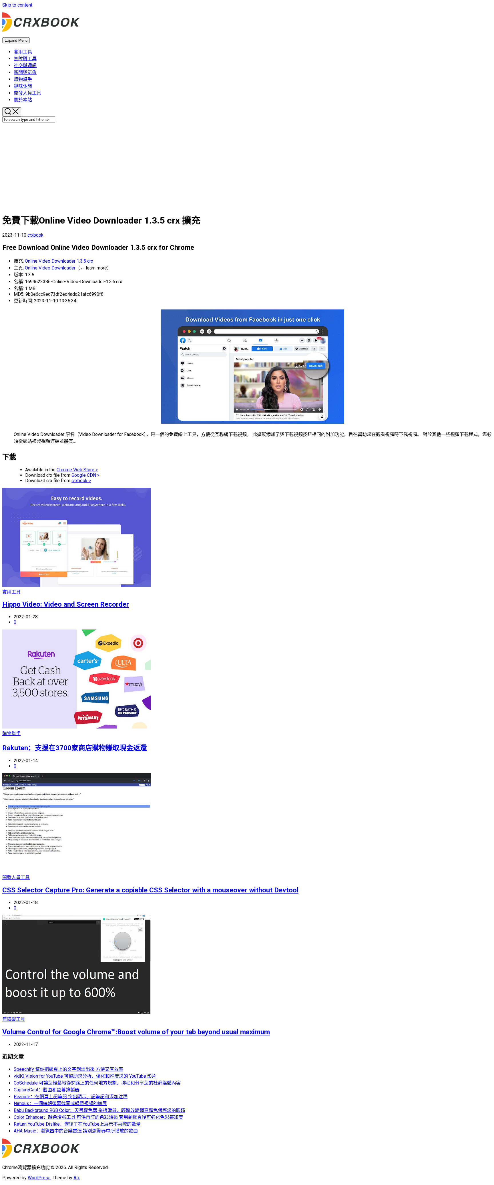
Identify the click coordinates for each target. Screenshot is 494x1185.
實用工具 (23, 52)
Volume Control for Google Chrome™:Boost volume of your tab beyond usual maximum (136, 1032)
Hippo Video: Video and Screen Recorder (65, 604)
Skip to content (17, 5)
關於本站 (23, 99)
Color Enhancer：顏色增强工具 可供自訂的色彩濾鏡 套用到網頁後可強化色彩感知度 (98, 1117)
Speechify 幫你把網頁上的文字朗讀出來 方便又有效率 (68, 1069)
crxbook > (81, 480)
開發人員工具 (27, 93)
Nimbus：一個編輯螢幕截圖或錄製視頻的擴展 (60, 1103)
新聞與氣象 (25, 72)
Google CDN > (85, 475)
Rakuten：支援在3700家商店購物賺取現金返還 (74, 748)
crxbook (35, 235)
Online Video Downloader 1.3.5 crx (59, 261)
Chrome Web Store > (77, 469)
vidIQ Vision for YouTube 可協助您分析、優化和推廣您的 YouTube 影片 (85, 1076)
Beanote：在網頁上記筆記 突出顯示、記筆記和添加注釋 (71, 1096)
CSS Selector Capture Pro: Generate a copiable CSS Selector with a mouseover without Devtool (150, 890)
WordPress (39, 1177)
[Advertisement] (247, 167)
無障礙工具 (25, 58)
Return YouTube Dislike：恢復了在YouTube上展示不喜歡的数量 (77, 1124)
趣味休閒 (23, 86)
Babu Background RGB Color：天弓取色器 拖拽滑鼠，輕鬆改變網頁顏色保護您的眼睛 (99, 1110)
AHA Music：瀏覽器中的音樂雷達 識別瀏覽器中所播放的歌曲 (76, 1131)
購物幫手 (23, 79)
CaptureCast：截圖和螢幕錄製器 (46, 1090)
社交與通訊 (25, 65)
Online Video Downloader (50, 268)
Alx (76, 1177)
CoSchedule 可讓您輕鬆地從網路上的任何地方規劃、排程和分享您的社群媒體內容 (97, 1083)
